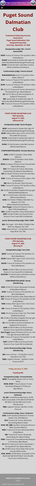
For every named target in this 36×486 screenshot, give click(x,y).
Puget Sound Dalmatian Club (15, 484)
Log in (18, 480)
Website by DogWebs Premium (18, 478)
